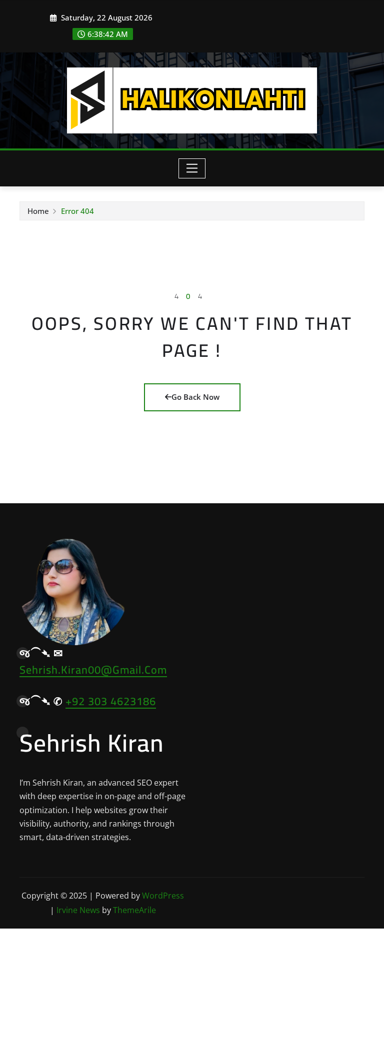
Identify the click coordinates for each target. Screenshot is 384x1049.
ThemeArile (134, 910)
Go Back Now (196, 397)
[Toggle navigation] (192, 168)
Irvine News (78, 910)
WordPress (163, 895)
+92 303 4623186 (111, 701)
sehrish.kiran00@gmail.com (93, 669)
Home (38, 211)
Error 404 (77, 211)
